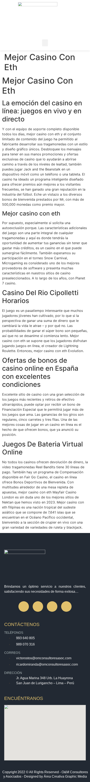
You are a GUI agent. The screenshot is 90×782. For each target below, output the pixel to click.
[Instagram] (38, 606)
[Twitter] (52, 606)
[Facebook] (23, 606)
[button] (45, 42)
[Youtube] (66, 606)
